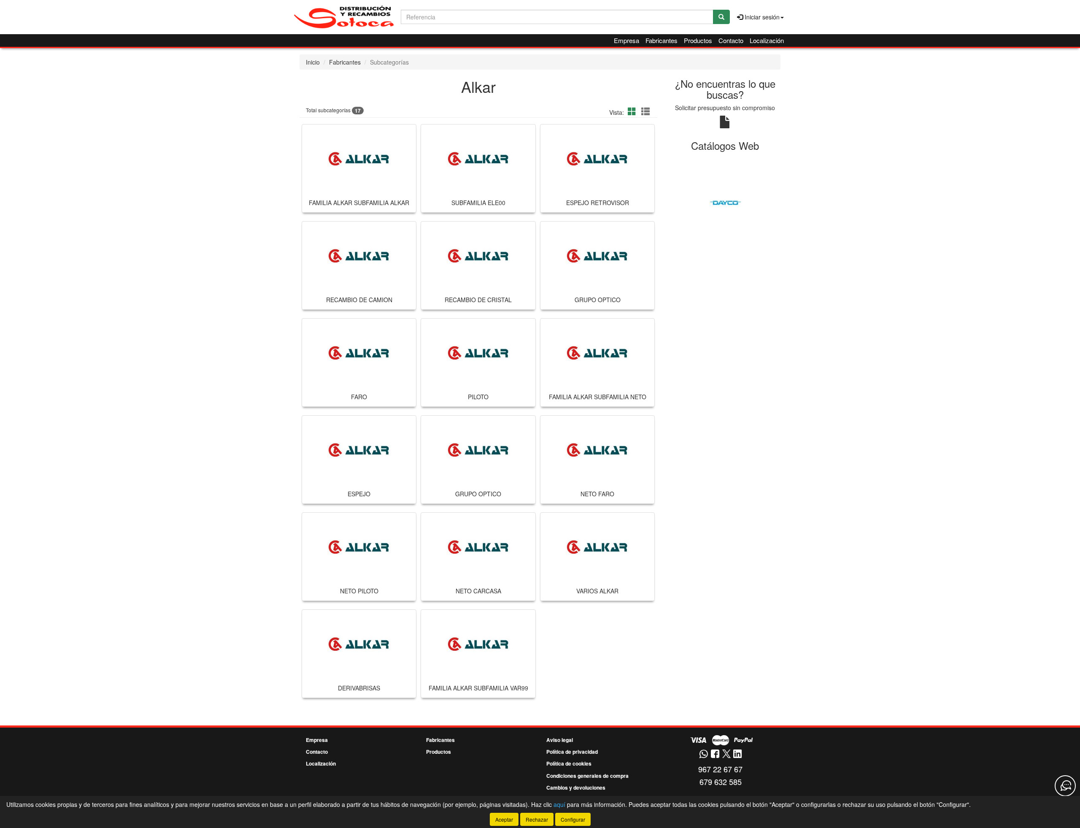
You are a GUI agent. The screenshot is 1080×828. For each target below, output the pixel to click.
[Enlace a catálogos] (725, 202)
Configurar (573, 819)
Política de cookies (568, 763)
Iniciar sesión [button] (761, 17)
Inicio (313, 62)
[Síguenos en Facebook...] (715, 754)
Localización (767, 40)
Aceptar (504, 819)
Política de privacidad (572, 751)
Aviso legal (559, 740)
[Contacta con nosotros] (1065, 785)
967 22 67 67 (720, 768)
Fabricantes (661, 40)
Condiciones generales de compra (587, 775)
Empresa (626, 40)
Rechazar (537, 819)
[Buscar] (721, 17)
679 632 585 (720, 781)
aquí (559, 804)
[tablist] (725, 202)
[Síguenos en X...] (726, 754)
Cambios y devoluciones (575, 787)
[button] (633, 111)
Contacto (730, 40)
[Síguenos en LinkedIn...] (737, 754)
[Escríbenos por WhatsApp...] (703, 754)
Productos (698, 40)
